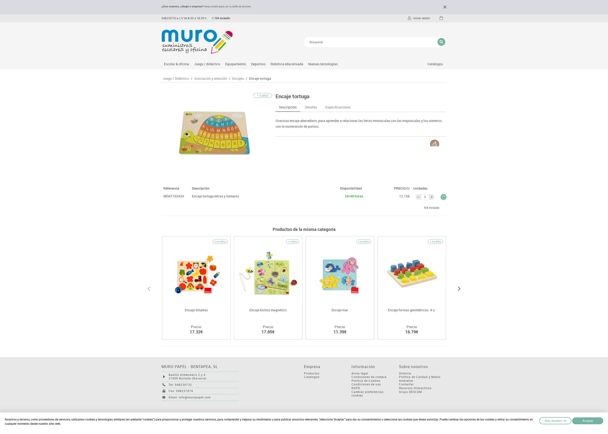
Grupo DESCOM (410, 392)
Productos (311, 373)
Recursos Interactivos (415, 388)
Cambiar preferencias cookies (368, 393)
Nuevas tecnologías (323, 64)
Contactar (406, 384)
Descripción (288, 107)
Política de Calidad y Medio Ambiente (420, 379)
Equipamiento (235, 64)
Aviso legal (360, 373)
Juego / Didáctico (176, 78)
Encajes (238, 78)
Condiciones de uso (366, 384)
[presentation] (148, 288)
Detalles (311, 107)
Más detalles (553, 421)
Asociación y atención (210, 78)
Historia (405, 373)
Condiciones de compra (369, 377)
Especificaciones (338, 107)
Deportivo (258, 64)
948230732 (169, 18)
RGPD (356, 388)
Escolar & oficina (176, 64)
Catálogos (435, 64)
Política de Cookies (366, 381)
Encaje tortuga (260, 78)
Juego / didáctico (207, 64)
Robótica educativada (287, 64)
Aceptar (587, 421)
